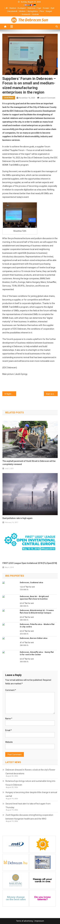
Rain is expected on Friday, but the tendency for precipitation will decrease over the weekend (52, 394)
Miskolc (22, 11)
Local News (8, 98)
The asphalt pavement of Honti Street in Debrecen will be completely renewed (28, 462)
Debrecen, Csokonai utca (31, 582)
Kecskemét (12, 11)
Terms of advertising (24, 921)
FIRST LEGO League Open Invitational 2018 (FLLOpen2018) (29, 563)
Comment (10, 690)
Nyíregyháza (33, 11)
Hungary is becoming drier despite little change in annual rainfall (31, 794)
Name (8, 718)
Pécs (42, 11)
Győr (52, 8)
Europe (46, 8)
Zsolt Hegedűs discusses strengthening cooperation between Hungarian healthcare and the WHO (29, 817)
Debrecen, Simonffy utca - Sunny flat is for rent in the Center (37, 653)
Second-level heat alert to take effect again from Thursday (28, 806)
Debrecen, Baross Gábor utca (33, 638)
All (7, 8)
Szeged (49, 11)
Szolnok (35, 14)
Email (8, 730)
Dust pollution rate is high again (17, 518)
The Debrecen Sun (33, 20)
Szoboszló (26, 14)
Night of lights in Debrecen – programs (11, 394)
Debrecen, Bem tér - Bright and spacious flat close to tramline (34, 597)
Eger (39, 8)
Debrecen (32, 8)
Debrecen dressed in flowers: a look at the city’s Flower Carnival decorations (30, 772)
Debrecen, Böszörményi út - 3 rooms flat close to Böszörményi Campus (37, 611)
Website (9, 742)
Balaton (13, 8)
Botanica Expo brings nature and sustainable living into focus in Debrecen (30, 783)
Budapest (22, 8)
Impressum (39, 921)
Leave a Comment (47, 98)
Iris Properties (14, 575)
